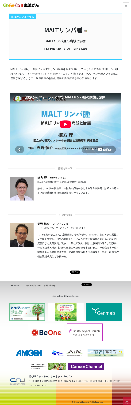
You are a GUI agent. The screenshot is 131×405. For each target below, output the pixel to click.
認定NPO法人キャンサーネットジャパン (50, 376)
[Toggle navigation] (126, 5)
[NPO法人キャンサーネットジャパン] (17, 381)
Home (16, 285)
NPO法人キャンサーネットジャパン (36, 396)
